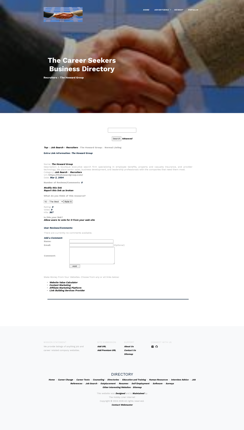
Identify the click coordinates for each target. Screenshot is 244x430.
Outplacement (108, 383)
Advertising (161, 10)
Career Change (65, 379)
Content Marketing (60, 285)
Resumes (123, 383)
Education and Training (134, 379)
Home (146, 10)
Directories (113, 379)
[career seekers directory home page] (63, 14)
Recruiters (72, 147)
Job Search (57, 147)
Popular (193, 10)
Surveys (170, 383)
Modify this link (53, 187)
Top (46, 147)
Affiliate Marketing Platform (65, 287)
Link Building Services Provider (67, 290)
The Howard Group (62, 164)
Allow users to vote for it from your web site (69, 220)
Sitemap (137, 387)
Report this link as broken (58, 190)
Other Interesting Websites (117, 387)
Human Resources (158, 379)
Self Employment (140, 383)
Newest (178, 10)
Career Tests (83, 379)
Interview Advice (180, 379)
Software (157, 383)
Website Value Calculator (63, 282)
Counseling (98, 379)
